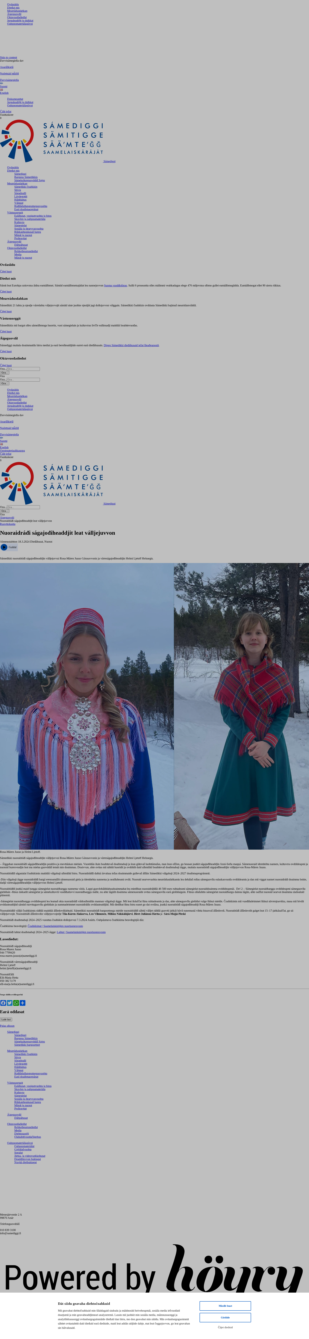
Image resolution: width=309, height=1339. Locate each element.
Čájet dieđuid (225, 1327)
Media (17, 254)
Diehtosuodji (21, 1133)
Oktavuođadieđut (17, 17)
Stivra (17, 189)
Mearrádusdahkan (17, 10)
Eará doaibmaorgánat (26, 209)
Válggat (18, 202)
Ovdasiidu (13, 4)
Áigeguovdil (14, 14)
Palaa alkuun (7, 1025)
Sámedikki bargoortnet (27, 1044)
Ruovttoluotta (7, 524)
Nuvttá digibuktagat (25, 1162)
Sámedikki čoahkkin (25, 186)
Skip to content (8, 57)
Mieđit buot (225, 1305)
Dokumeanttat (15, 98)
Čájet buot (6, 271)
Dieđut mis (13, 7)
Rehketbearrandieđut (26, 251)
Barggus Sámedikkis (26, 177)
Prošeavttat (20, 238)
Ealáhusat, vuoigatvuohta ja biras (33, 215)
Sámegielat (20, 225)
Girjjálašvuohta (22, 1149)
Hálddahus (20, 199)
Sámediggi (20, 173)
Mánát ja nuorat (23, 235)
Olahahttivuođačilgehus (27, 1136)
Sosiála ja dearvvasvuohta (28, 228)
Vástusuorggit (15, 212)
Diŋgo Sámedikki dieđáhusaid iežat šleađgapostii (131, 345)
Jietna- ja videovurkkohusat (29, 1155)
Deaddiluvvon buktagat (27, 1159)
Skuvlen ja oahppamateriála (29, 219)
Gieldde (225, 1317)
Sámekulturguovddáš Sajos (29, 180)
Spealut (18, 1152)
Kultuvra (19, 222)
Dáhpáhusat (21, 244)
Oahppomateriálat (24, 1146)
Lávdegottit (20, 196)
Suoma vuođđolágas (115, 285)
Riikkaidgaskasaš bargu (27, 231)
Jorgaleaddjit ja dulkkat (20, 20)
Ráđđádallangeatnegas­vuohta (30, 206)
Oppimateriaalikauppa (12, 450)
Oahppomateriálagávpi (20, 23)
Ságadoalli (20, 193)
